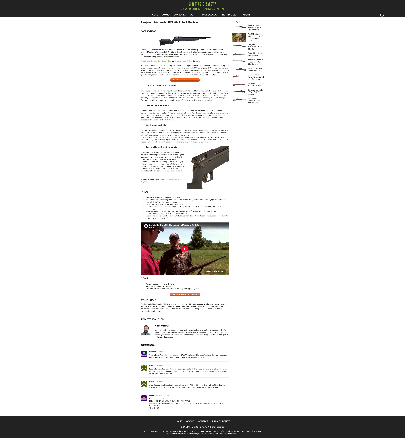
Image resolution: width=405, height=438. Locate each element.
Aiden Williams (162, 326)
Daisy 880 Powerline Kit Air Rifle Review (255, 47)
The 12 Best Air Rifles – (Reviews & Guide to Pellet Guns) (255, 37)
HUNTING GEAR (230, 14)
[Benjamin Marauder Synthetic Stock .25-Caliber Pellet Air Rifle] (185, 41)
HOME (179, 421)
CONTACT (203, 421)
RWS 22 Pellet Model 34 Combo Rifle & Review (255, 101)
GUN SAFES (180, 14)
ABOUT (246, 14)
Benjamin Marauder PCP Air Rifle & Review (255, 92)
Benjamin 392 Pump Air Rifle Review (256, 84)
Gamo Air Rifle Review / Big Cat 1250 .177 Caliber (254, 28)
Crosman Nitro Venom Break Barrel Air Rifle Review (256, 77)
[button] (382, 15)
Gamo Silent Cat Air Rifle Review (256, 54)
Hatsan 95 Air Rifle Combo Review (255, 69)
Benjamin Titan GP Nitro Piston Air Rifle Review (255, 62)
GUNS (155, 14)
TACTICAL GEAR (210, 14)
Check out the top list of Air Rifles (156, 61)
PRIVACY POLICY (221, 421)
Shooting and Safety (183, 61)
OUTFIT (194, 14)
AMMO (165, 14)
